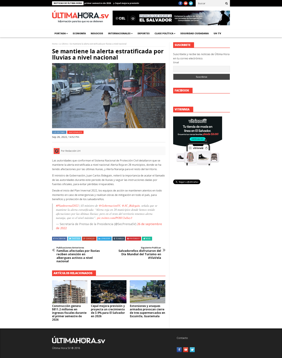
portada (60, 33)
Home (55, 43)
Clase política (164, 33)
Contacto (182, 338)
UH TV (217, 33)
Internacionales (119, 33)
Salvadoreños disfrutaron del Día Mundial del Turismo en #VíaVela (139, 252)
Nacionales (75, 132)
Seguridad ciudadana (194, 33)
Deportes (144, 33)
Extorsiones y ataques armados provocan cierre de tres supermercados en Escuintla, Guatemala (147, 311)
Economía (79, 33)
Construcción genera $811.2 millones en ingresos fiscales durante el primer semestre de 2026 (69, 312)
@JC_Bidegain (131, 205)
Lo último (63, 43)
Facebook (60, 238)
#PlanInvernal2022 (67, 205)
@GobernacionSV (109, 205)
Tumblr (120, 238)
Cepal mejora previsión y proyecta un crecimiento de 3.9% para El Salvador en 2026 (108, 311)
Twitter (76, 238)
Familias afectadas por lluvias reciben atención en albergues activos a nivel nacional (78, 254)
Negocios (97, 33)
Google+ (90, 238)
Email (176, 62)
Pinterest (134, 238)
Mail (148, 238)
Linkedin (105, 238)
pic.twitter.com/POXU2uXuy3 (114, 218)
